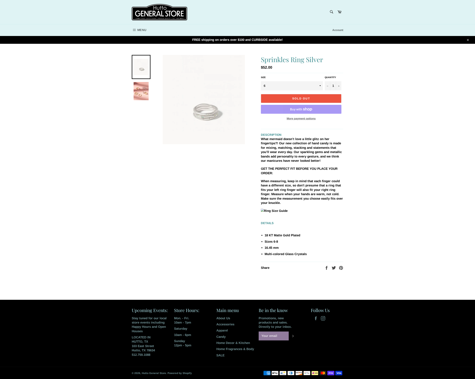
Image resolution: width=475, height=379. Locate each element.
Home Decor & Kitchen (233, 343)
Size (263, 77)
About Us (223, 318)
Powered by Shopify (180, 373)
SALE (220, 355)
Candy (221, 337)
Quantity (330, 77)
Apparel (222, 330)
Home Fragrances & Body (235, 349)
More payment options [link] (301, 118)
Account (337, 30)
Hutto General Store (154, 373)
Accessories (225, 324)
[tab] (302, 194)
